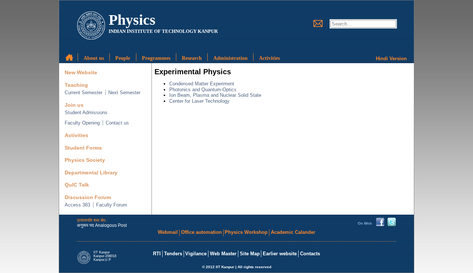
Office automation (201, 232)
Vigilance (196, 253)
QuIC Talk (77, 185)
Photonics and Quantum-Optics (202, 89)
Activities (76, 135)
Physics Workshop (246, 232)
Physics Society (85, 160)
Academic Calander (293, 232)
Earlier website (280, 253)
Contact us (117, 123)
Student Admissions (86, 112)
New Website (81, 72)
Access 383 (77, 205)
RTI (157, 253)
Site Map (250, 253)
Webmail (168, 232)
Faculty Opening (82, 123)
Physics (132, 19)
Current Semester (83, 92)
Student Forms (83, 148)
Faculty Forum (111, 205)
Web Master (223, 253)
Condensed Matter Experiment (201, 83)
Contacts (310, 253)
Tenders (173, 253)
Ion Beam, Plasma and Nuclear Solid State (215, 95)
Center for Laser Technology (199, 101)
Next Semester (124, 92)
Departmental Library (91, 172)
